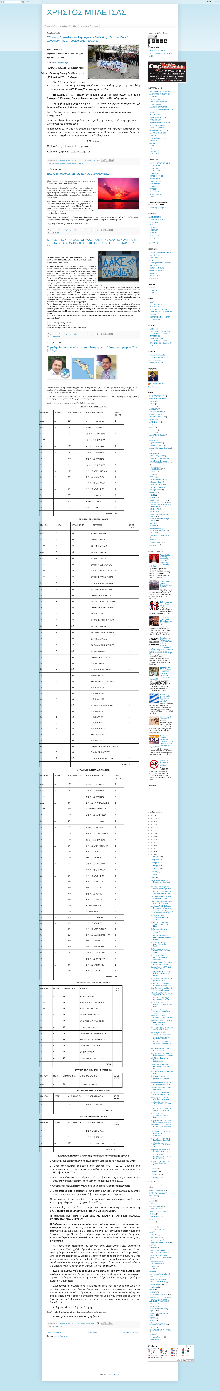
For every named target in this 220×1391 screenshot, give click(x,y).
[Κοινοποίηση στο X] (107, 160)
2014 (152, 845)
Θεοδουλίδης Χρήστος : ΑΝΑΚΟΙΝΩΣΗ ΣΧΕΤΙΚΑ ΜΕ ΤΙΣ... (162, 1104)
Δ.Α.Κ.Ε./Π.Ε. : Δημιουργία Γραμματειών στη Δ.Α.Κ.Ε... (161, 998)
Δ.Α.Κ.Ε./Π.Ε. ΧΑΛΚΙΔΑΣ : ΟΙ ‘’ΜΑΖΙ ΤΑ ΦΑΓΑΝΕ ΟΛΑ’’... (161, 892)
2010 (152, 1181)
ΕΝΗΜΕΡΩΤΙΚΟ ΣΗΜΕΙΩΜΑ (159, 458)
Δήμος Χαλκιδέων (155, 257)
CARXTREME (154, 278)
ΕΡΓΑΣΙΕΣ (152, 472)
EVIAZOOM (153, 189)
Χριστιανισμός (154, 545)
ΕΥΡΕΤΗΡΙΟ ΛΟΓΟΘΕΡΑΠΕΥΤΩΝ (161, 109)
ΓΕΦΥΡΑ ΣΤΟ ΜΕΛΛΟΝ (157, 417)
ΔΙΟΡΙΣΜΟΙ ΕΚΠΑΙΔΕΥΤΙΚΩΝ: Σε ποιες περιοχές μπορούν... (162, 1054)
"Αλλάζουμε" (153, 401)
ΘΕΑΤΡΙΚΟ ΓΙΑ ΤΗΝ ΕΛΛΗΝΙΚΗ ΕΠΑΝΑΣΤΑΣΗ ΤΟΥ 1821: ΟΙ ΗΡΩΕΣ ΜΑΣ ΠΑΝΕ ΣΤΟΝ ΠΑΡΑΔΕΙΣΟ (160, 673)
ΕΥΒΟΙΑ (152, 474)
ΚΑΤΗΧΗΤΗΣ (154, 346)
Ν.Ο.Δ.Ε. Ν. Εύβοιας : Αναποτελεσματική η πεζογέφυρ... (159, 957)
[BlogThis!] (105, 160)
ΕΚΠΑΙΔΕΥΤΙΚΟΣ (155, 104)
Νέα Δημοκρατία (158, 399)
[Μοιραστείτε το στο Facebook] (110, 160)
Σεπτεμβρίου (156, 866)
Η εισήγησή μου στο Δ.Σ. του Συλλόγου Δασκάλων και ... (161, 1121)
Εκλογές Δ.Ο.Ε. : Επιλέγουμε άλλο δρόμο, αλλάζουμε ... (161, 1098)
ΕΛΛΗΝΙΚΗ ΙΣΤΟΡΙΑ (156, 320)
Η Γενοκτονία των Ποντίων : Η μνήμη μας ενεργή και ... (161, 979)
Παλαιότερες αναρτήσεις (131, 1332)
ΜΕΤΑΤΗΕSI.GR (155, 115)
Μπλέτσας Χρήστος (157, 384)
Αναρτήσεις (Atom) (62, 1336)
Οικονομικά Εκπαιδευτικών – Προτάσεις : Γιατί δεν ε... (161, 1038)
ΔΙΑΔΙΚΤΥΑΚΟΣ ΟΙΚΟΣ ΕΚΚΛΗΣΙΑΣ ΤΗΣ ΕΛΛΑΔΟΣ (159, 339)
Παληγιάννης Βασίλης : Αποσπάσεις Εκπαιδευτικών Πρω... (161, 1004)
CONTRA (152, 288)
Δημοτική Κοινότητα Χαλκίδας (159, 448)
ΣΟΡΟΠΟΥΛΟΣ (154, 179)
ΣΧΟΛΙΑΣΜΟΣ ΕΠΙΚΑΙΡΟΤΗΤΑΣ (160, 535)
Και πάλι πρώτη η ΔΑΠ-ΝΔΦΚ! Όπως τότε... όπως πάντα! (161, 989)
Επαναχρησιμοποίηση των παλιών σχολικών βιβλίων (80, 173)
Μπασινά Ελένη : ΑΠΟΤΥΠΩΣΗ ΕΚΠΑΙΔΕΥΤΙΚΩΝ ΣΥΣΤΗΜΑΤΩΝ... (162, 1022)
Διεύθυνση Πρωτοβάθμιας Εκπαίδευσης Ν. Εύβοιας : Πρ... (161, 1066)
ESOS (151, 146)
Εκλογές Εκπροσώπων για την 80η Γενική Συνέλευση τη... (161, 1083)
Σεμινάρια (152, 526)
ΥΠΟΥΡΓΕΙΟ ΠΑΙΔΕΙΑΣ (157, 128)
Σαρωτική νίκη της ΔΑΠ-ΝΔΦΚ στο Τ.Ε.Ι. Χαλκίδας (161, 968)
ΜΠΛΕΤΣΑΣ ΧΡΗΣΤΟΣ (157, 51)
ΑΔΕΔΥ (151, 406)
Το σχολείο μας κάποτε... (157, 125)
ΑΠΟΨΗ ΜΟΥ (157, 396)
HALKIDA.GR (154, 192)
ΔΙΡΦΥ (151, 260)
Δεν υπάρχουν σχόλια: (88, 160)
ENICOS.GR (153, 230)
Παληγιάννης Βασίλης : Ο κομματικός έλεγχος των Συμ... (160, 1078)
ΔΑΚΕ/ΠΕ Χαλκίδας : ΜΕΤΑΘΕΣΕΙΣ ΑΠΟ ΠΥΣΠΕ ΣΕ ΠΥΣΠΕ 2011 (161, 1156)
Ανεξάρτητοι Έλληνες (156, 412)
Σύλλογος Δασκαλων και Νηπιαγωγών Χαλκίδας (68, 163)
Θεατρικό (152, 477)
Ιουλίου (154, 872)
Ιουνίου (154, 875)
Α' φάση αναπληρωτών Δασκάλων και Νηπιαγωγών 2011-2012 (165, 698)
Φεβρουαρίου (156, 1174)
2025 (152, 818)
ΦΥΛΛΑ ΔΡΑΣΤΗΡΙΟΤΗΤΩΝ (158, 130)
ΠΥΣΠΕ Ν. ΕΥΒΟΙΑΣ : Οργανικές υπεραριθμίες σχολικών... (160, 1011)
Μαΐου (154, 878)
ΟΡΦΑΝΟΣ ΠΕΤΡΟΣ (156, 363)
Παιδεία (152, 498)
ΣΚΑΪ (151, 225)
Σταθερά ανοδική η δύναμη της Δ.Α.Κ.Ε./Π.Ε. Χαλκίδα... (161, 902)
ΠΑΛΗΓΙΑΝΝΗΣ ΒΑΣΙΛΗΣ (158, 500)
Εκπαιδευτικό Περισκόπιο (158, 102)
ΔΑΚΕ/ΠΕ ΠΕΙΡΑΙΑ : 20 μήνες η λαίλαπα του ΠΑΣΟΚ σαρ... (162, 912)
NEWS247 (153, 233)
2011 (152, 854)
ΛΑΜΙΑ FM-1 (153, 222)
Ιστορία (151, 302)
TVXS (151, 240)
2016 (152, 839)
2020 (152, 827)
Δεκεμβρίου (156, 857)
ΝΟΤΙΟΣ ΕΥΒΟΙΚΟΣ (156, 176)
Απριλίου (155, 1169)
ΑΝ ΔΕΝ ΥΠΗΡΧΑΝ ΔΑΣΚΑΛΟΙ (160, 252)
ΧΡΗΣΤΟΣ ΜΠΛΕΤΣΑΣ (86, 12)
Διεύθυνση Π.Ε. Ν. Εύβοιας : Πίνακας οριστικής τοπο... (161, 907)
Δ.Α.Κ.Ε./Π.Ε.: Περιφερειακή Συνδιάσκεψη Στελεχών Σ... (161, 1139)
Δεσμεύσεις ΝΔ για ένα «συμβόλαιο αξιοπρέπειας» (161, 1033)
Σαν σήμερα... (154, 273)
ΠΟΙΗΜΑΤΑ (153, 512)
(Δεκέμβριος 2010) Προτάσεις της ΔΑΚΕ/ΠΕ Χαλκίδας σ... (161, 994)
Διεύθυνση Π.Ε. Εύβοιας (157, 208)
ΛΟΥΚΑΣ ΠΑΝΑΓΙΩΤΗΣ (157, 487)
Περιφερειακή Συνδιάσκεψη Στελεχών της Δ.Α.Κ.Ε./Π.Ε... (161, 1093)
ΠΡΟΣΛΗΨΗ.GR (155, 120)
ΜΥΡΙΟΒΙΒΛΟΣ (154, 336)
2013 (152, 848)
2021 (152, 824)
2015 (152, 842)
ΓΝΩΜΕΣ (56, 233)
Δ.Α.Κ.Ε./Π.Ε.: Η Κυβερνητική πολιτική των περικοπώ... (161, 1109)
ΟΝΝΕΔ (152, 495)
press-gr (152, 238)
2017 (152, 836)
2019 (152, 830)
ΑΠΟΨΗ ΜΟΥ (57, 1326)
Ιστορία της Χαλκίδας (68, 26)
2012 (152, 851)
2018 (152, 833)
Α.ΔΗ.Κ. (152, 404)
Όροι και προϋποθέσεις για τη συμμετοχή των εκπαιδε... (161, 963)
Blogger (116, 1374)
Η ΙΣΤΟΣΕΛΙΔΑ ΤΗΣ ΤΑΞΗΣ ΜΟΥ (160, 53)
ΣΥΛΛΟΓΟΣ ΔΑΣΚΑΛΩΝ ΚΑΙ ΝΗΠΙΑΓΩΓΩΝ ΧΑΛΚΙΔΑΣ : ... (161, 1127)
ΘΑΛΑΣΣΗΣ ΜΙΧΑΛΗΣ (157, 355)
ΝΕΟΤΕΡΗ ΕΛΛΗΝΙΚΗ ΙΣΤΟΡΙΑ (160, 317)
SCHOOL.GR (154, 154)
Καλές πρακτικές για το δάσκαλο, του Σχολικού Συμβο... (160, 931)
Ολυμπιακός (153, 492)
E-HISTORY (153, 314)
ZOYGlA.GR (153, 243)
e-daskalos (153, 141)
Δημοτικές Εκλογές (155, 445)
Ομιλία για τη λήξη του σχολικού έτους (166, 604)
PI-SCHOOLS (154, 151)
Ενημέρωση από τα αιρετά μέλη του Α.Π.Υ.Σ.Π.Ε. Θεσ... (162, 1028)
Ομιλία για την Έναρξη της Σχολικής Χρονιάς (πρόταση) (166, 584)
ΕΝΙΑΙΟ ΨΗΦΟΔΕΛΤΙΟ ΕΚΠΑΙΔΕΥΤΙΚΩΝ (157, 468)
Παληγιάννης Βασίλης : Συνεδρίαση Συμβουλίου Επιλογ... (160, 1115)
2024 (152, 821)
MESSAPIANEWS (155, 194)
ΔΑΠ (151, 438)
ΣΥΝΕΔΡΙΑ (153, 533)
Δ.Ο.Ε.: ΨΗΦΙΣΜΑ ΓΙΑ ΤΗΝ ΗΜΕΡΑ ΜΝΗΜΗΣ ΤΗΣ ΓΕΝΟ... (160, 974)
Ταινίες (151, 540)
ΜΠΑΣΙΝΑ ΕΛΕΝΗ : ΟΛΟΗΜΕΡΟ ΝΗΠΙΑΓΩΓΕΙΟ (162, 1017)
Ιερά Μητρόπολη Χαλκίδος (158, 479)
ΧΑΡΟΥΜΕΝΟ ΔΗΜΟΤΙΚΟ (158, 133)
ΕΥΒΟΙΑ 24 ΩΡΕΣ (155, 166)
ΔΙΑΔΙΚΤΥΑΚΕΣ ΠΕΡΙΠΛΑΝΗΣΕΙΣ (161, 312)
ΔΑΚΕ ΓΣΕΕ (153, 430)
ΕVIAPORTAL (154, 173)
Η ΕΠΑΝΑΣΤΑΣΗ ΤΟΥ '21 (158, 309)
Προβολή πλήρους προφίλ (157, 387)
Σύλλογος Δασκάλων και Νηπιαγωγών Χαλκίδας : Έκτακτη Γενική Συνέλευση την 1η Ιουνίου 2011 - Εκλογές (87, 39)
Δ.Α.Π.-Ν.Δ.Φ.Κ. (154, 422)
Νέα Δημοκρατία (155, 490)
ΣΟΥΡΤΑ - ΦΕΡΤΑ (155, 276)
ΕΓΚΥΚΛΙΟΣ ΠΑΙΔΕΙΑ (156, 99)
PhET (151, 148)
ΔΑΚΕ (151, 427)
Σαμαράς (152, 523)
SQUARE (152, 197)
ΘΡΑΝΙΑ (152, 112)
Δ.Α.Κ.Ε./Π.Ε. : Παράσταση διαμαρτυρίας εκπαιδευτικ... (161, 984)
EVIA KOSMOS (154, 184)
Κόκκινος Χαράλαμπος (157, 485)
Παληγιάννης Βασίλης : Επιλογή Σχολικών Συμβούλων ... (159, 944)
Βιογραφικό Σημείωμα (89, 26)
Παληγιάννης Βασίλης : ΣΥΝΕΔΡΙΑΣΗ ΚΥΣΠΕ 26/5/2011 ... (159, 917)
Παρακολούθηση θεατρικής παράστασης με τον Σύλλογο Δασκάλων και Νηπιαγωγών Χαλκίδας (160, 560)
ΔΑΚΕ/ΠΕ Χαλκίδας (59, 337)
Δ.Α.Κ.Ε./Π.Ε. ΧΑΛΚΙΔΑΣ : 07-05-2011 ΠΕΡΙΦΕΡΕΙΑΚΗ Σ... (161, 1043)
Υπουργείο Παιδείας (156, 542)
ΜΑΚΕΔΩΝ (153, 265)
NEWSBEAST (154, 235)
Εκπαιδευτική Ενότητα (157, 456)
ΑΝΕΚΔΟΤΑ (153, 409)
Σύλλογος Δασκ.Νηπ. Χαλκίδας (159, 122)
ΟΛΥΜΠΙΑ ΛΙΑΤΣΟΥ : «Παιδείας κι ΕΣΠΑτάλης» (162, 1049)
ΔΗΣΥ (151, 451)
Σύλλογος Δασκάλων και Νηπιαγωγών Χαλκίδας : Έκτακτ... (160, 882)
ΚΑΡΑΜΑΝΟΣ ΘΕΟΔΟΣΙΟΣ (158, 358)
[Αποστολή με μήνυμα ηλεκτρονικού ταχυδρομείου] (102, 160)
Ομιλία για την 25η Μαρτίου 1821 (166, 718)
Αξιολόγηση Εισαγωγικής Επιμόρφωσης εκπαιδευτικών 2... (159, 1060)
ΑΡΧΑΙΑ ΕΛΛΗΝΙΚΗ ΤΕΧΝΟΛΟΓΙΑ (156, 306)
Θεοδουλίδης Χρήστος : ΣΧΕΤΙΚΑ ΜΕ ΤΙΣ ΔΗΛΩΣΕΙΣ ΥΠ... (161, 1145)
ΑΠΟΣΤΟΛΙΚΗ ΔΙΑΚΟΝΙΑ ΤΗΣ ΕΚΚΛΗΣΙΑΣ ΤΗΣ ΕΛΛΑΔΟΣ (159, 332)
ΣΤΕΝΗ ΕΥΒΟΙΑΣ (155, 181)
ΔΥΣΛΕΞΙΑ (153, 97)
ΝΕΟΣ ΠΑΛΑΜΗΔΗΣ (156, 268)
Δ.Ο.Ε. (151, 56)
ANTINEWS (153, 227)
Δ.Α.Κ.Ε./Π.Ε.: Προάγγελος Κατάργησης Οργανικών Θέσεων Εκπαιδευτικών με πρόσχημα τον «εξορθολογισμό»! (161, 741)
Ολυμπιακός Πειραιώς (156, 270)
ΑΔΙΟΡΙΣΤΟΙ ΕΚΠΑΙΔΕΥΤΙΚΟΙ (159, 94)
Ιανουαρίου (156, 1177)
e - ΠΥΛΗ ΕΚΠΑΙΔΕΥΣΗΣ (158, 138)
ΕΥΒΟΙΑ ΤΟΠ (154, 168)
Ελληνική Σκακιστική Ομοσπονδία (160, 263)
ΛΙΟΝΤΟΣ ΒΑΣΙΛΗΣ (156, 360)
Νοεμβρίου (156, 860)
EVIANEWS (153, 186)
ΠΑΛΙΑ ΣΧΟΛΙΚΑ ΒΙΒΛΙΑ (157, 117)
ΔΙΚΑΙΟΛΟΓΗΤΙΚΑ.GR (157, 220)
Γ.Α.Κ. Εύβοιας (154, 255)
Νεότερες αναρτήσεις (55, 1332)
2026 (152, 815)
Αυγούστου (156, 869)
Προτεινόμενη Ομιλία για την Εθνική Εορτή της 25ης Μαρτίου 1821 (166, 621)
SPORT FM (153, 293)
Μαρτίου (155, 1171)
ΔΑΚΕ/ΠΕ (152, 432)
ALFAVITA (152, 135)
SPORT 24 (153, 290)
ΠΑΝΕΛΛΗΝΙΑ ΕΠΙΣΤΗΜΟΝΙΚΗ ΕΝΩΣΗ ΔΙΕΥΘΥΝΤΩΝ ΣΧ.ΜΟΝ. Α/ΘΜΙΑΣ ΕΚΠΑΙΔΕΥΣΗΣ (160, 504)
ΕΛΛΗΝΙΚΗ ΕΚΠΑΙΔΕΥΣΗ (158, 107)
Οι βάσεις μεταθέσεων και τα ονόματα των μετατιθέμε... (161, 1150)
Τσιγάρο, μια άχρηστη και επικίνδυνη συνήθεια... (164, 763)
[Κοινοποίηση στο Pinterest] (112, 160)
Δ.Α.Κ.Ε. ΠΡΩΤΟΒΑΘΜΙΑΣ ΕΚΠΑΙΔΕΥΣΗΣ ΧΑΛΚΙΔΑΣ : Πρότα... (161, 937)
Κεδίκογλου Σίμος (155, 482)
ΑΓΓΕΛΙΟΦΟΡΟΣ (155, 217)
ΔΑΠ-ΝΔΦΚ (153, 440)
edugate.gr (153, 143)
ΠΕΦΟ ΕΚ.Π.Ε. (154, 509)
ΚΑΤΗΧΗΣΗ (153, 329)
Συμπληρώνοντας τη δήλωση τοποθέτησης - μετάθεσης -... (162, 897)
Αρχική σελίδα (50, 26)
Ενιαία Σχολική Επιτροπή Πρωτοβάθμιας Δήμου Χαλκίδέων (160, 462)
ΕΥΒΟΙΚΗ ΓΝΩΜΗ (155, 171)
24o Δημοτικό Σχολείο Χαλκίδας (160, 91)
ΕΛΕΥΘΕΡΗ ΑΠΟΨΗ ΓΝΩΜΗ (159, 163)
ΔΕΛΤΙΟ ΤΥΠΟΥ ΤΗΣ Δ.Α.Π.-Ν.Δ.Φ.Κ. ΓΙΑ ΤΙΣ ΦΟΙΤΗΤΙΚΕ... (161, 1133)
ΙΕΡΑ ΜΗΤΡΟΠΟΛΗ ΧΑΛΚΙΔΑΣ (160, 343)
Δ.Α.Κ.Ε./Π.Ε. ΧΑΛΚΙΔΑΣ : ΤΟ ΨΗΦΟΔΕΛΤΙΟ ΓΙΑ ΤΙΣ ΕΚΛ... (161, 924)
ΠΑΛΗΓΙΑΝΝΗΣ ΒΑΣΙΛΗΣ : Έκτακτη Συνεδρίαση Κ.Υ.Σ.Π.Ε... (160, 1163)
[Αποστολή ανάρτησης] (98, 160)
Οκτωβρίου (156, 863)
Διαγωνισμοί (153, 453)
